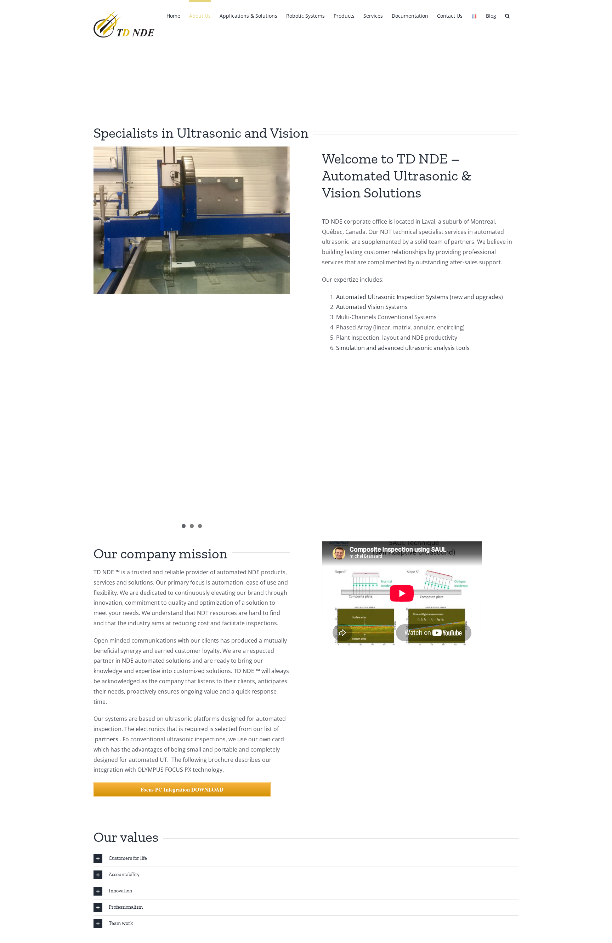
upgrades (488, 297)
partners (106, 739)
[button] (507, 15)
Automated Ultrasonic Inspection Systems (392, 297)
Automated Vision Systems (372, 307)
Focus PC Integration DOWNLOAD (182, 789)
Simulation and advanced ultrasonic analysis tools (403, 348)
